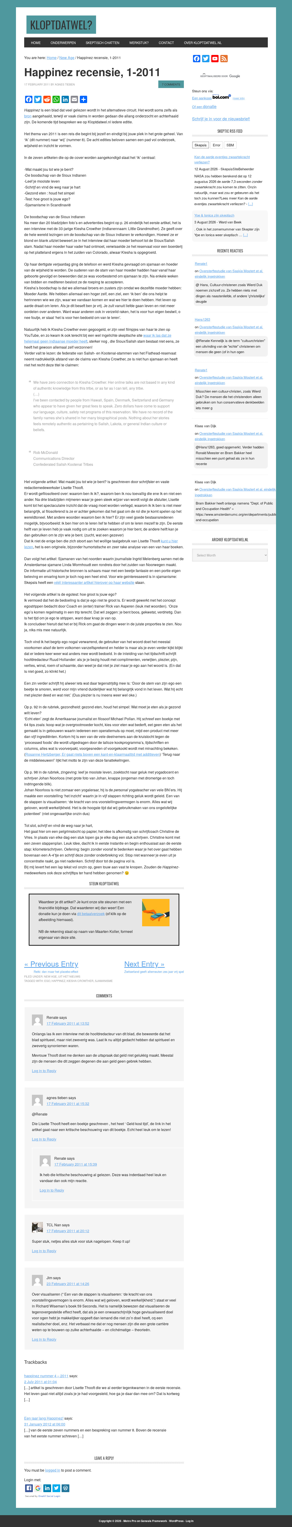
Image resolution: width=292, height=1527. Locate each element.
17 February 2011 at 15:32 (68, 1103)
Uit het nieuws (69, 976)
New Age (50, 976)
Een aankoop (202, 98)
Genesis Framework (154, 1521)
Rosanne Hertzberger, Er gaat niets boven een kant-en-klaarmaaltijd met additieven (92, 754)
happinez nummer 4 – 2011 (46, 1375)
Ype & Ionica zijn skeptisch (214, 215)
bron (27, 116)
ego (47, 981)
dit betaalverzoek (91, 913)
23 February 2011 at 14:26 (68, 1283)
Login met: (32, 1479)
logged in (52, 1470)
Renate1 (201, 263)
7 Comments (171, 84)
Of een (204, 106)
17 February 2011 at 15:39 (75, 1164)
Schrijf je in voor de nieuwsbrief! (221, 119)
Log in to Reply (44, 1070)
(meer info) (239, 98)
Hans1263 (202, 319)
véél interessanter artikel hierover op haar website (94, 582)
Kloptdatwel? (61, 24)
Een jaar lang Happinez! (43, 1418)
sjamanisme (104, 981)
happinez (58, 981)
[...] (250, 203)
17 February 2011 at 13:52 (68, 1023)
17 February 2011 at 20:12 (68, 1230)
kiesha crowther (80, 981)
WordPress (176, 1521)
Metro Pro (129, 1521)
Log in (189, 1521)
